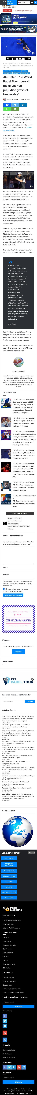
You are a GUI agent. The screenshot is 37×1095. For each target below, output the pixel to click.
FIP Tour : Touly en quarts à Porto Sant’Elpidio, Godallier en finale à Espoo (23, 487)
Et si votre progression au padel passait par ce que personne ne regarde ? (23, 11)
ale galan (10, 518)
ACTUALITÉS (14, 63)
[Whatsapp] (7, 109)
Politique (15, 73)
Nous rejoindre (23, 1093)
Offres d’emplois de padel (11, 989)
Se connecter (7, 985)
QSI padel (10, 529)
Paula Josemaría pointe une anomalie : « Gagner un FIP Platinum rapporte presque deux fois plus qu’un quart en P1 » (23, 471)
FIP (20, 71)
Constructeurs (7, 949)
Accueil (6, 63)
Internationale (8, 73)
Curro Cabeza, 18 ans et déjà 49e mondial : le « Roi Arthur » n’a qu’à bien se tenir (24, 455)
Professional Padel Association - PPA (18, 526)
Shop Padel (7, 941)
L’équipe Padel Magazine (11, 928)
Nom (5, 567)
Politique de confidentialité (24, 1091)
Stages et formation (9, 945)
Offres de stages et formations (13, 992)
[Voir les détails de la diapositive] (18, 58)
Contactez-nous (8, 924)
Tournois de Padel (9, 1050)
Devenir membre (10, 2)
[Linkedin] (23, 105)
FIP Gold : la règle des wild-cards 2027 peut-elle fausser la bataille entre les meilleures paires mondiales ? (18, 770)
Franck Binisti (11, 99)
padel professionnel (13, 523)
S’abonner (18, 652)
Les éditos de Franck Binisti (12, 920)
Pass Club (14, 1093)
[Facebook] (7, 105)
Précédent (8, 58)
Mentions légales (9, 1091)
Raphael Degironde (30, 495)
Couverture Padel (9, 964)
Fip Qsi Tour (17, 518)
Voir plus (6, 937)
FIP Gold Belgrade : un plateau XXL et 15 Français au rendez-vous (24, 503)
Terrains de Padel (9, 1058)
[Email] (15, 109)
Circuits (15, 71)
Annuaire (8, 1093)
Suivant (28, 58)
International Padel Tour (14, 521)
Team (30, 1093)
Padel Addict (7, 1054)
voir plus (31, 853)
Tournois (3, 1)
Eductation (6, 968)
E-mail (6, 574)
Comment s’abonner (9, 981)
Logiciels (6, 956)
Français (22, 2)
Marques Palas (8, 953)
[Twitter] (15, 105)
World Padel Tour (24, 73)
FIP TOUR (25, 71)
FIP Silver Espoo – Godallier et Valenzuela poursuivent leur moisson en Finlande (24, 423)
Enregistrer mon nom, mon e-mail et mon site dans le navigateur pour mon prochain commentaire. (17, 583)
